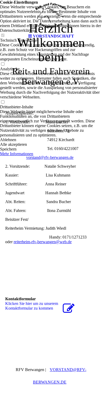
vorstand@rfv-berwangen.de (49, 157)
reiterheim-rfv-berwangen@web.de (43, 242)
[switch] (2, 64)
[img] (51, 16)
